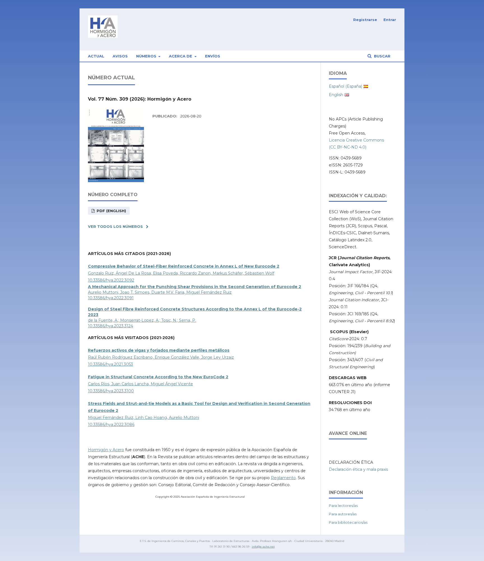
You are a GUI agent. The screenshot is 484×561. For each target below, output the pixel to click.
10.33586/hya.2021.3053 (110, 364)
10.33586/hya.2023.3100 (111, 390)
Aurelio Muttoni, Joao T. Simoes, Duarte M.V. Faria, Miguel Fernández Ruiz (160, 292)
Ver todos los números (115, 226)
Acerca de (181, 56)
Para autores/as (343, 514)
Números (146, 56)
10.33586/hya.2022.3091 (111, 297)
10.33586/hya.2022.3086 (111, 424)
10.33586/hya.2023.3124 (110, 325)
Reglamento (283, 477)
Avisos (120, 56)
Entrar (389, 19)
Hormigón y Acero (106, 449)
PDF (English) (111, 210)
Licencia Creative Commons (356, 140)
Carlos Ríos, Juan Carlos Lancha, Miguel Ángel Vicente (140, 383)
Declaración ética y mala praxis (358, 469)
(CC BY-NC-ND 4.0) (347, 147)
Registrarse (365, 19)
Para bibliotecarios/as (348, 522)
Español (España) (345, 86)
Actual (96, 56)
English (336, 94)
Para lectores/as (343, 505)
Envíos (212, 56)
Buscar (381, 56)
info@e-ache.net (263, 546)
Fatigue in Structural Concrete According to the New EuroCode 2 (158, 376)
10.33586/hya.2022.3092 (111, 280)
